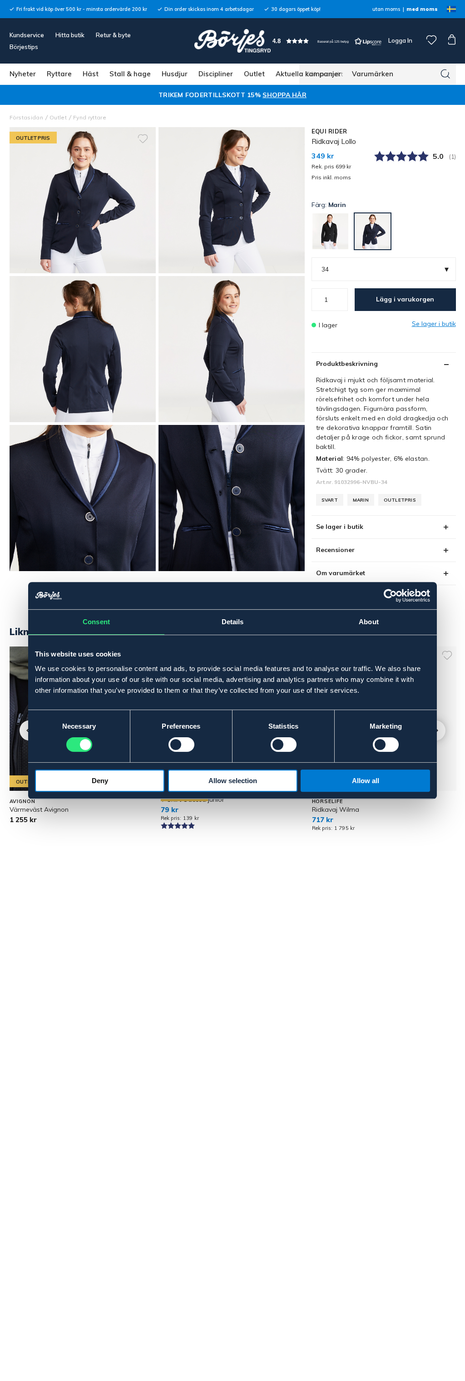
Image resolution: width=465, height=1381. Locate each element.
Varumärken (372, 73)
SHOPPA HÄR (284, 95)
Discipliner (215, 73)
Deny (100, 780)
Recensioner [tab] (335, 550)
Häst (91, 73)
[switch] (181, 744)
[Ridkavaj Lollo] (231, 200)
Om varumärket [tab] (340, 573)
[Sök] (445, 74)
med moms (422, 9)
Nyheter (23, 73)
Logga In (399, 40)
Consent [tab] (96, 622)
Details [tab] (233, 622)
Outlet (254, 73)
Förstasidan (27, 117)
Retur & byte (113, 35)
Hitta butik (69, 35)
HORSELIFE (327, 801)
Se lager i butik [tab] (339, 527)
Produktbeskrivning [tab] (347, 364)
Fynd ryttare (89, 117)
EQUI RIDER (329, 131)
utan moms (386, 9)
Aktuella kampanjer (308, 73)
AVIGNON (22, 801)
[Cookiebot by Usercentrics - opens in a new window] (390, 595)
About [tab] (369, 622)
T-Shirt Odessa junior (192, 799)
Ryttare (59, 73)
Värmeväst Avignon (39, 809)
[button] (327, 41)
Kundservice (27, 35)
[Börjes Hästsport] (232, 41)
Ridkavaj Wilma (335, 809)
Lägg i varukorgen (405, 299)
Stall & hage (130, 73)
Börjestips (24, 46)
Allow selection (232, 780)
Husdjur (175, 73)
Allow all (365, 780)
